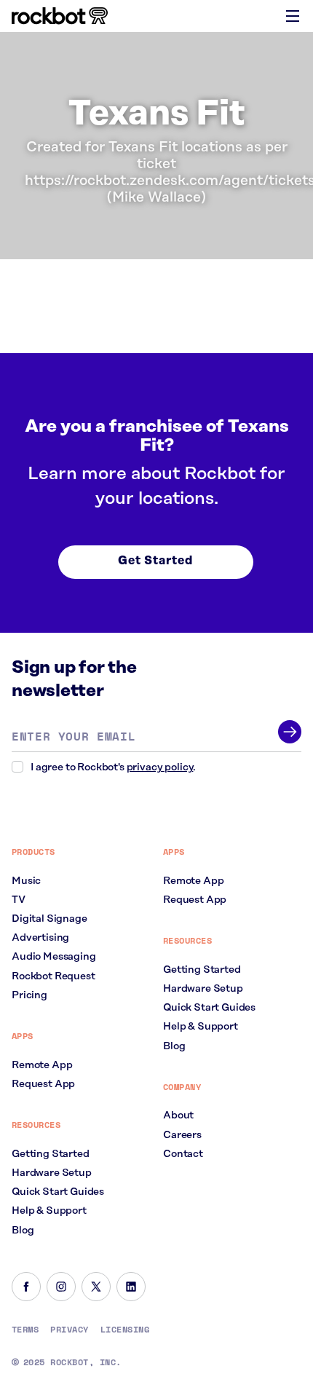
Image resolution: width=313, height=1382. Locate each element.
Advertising (40, 938)
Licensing (124, 1329)
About (178, 1115)
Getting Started (51, 1154)
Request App (43, 1084)
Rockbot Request (53, 976)
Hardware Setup (52, 1173)
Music (26, 881)
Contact (183, 1154)
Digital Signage (49, 919)
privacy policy (160, 767)
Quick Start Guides (58, 1192)
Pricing (29, 995)
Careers (182, 1135)
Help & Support (49, 1211)
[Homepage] (60, 16)
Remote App (42, 1065)
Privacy (69, 1329)
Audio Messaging (54, 957)
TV (18, 900)
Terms (25, 1329)
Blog (22, 1230)
